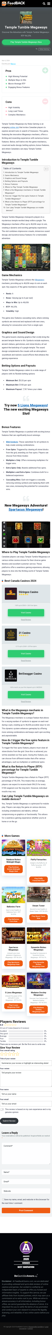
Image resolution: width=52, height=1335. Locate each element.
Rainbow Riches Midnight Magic (13, 860)
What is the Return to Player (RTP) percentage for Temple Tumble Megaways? (25, 203)
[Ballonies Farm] (13, 902)
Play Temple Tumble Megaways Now (26, 42)
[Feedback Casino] (13, 3)
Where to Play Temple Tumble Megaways (21, 187)
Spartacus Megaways (26, 509)
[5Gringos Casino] (9, 602)
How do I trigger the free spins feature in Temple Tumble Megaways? (24, 197)
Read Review (26, 620)
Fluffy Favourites (38, 859)
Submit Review (9, 1121)
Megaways (39, 280)
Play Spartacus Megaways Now (13, 963)
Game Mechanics (12, 175)
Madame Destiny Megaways (38, 993)
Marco (13, 64)
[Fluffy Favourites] (38, 855)
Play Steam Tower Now (38, 917)
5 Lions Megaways (13, 992)
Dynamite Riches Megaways (38, 948)
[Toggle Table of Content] (45, 169)
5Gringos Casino (28, 592)
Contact (30, 1328)
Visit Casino (26, 612)
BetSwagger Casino (30, 673)
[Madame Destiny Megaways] (38, 988)
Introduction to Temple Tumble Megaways (21, 172)
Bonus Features (11, 184)
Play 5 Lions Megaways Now (13, 1006)
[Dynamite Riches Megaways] (38, 943)
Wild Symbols (12, 442)
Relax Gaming (44, 49)
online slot (14, 127)
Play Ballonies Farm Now (13, 920)
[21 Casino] (9, 643)
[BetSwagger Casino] (9, 684)
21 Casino (24, 632)
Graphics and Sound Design (16, 178)
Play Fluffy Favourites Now (39, 879)
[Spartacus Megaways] (13, 943)
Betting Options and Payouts (16, 181)
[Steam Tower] (38, 901)
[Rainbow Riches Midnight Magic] (13, 855)
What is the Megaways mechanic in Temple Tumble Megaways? (25, 191)
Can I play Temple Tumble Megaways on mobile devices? (25, 209)
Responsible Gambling (36, 1327)
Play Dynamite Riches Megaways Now (38, 964)
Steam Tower (38, 906)
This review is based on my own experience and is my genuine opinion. (28, 1110)
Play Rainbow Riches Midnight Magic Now (13, 869)
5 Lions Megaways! (33, 405)
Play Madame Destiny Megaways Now (38, 1009)
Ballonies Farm (13, 907)
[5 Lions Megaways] (13, 988)
